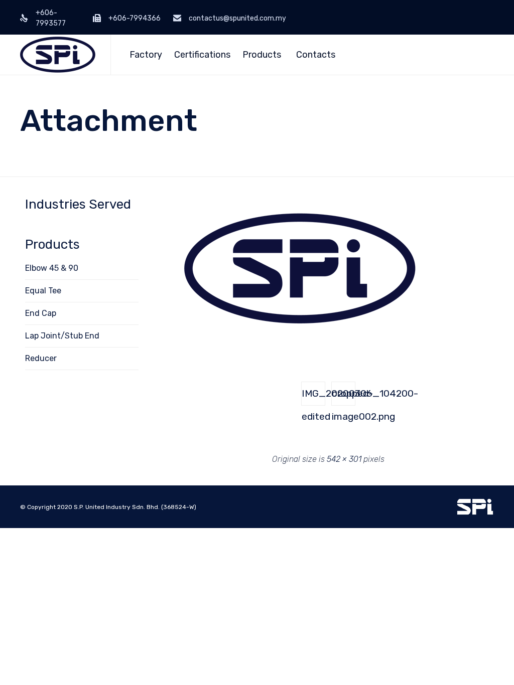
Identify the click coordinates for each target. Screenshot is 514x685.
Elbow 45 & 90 (51, 268)
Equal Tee (43, 290)
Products (261, 54)
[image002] (298, 345)
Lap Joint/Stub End (62, 335)
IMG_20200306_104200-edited (313, 397)
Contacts (315, 54)
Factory (146, 54)
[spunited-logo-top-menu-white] (475, 513)
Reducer (41, 358)
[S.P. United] (57, 55)
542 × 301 (344, 459)
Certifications (202, 54)
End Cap (40, 313)
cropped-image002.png (343, 397)
